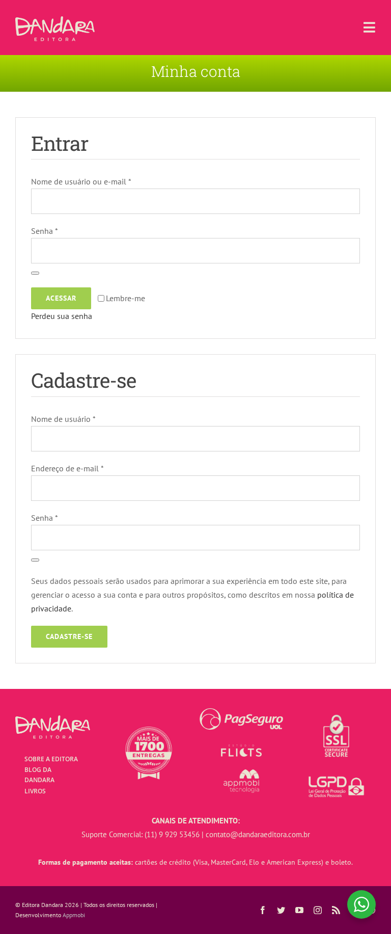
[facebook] (263, 910)
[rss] (336, 910)
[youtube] (299, 910)
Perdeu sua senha (61, 316)
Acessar (61, 298)
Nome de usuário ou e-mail (81, 181)
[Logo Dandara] (55, 20)
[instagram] (318, 910)
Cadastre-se (69, 636)
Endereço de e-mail (67, 468)
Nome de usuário (63, 419)
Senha (44, 231)
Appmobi (74, 915)
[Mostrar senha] (35, 273)
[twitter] (281, 910)
